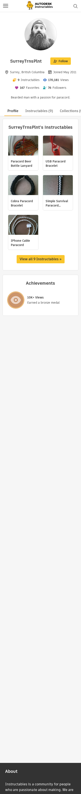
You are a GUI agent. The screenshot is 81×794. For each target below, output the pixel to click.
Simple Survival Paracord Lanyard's (57, 203)
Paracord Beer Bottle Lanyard (21, 163)
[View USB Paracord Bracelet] (58, 146)
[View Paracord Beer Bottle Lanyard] (23, 146)
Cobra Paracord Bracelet (22, 203)
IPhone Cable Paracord (20, 242)
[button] (5, 6)
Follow (63, 61)
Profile (12, 110)
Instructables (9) (39, 110)
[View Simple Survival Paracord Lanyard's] (58, 185)
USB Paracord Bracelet (55, 163)
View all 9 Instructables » (41, 259)
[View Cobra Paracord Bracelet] (23, 185)
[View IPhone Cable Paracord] (23, 225)
